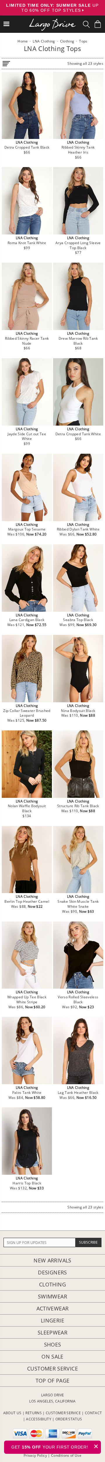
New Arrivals (52, 1260)
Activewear (52, 1308)
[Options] (6, 62)
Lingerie (52, 1320)
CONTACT (93, 1412)
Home (23, 41)
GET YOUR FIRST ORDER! (55, 1446)
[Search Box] (86, 24)
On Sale (52, 1356)
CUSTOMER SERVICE (63, 1412)
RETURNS (33, 1412)
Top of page (53, 1380)
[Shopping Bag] (98, 24)
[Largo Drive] (52, 20)
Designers (52, 1272)
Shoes (52, 1344)
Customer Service (52, 1368)
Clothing (52, 1284)
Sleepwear (52, 1332)
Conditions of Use (66, 1455)
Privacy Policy (35, 1455)
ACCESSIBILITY (38, 1419)
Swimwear (52, 1296)
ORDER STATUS (68, 1419)
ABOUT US (12, 1412)
